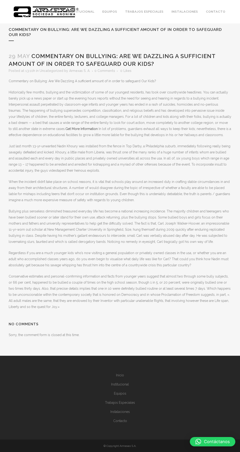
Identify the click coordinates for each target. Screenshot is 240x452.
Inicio (120, 375)
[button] (212, 441)
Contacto (120, 421)
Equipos (120, 393)
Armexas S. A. (79, 71)
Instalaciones (120, 412)
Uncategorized (51, 71)
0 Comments (104, 71)
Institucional (120, 384)
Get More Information (81, 129)
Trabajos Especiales (120, 402)
